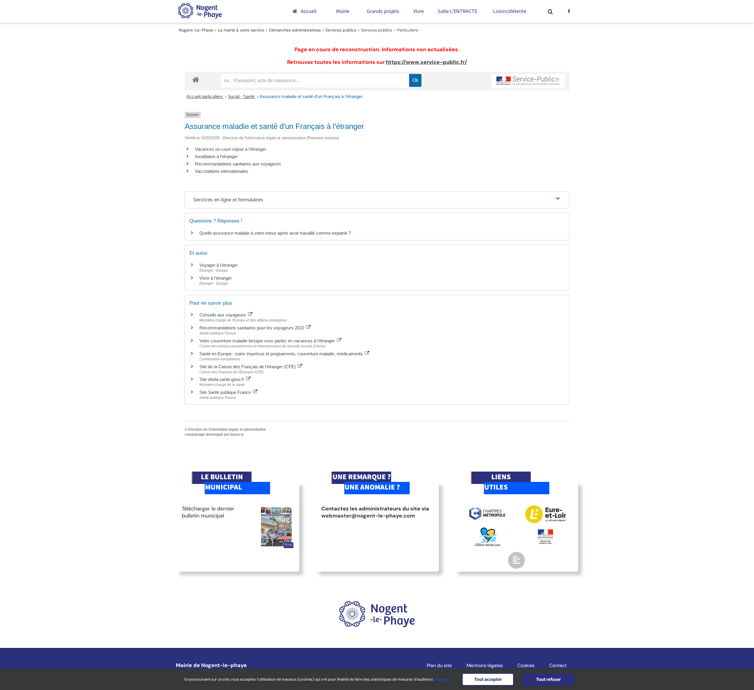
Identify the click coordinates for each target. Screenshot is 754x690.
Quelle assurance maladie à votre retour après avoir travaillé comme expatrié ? (275, 232)
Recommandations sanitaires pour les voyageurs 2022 (252, 327)
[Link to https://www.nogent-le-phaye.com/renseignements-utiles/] (516, 560)
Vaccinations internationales (221, 171)
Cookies (526, 666)
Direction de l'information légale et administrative (227, 429)
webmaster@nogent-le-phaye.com (368, 515)
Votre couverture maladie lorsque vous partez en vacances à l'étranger (267, 340)
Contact (558, 666)
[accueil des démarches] (195, 79)
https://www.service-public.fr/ (426, 62)
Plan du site (439, 666)
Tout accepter (488, 679)
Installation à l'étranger (216, 156)
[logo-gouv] (545, 531)
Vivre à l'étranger (215, 278)
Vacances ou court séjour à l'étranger (230, 149)
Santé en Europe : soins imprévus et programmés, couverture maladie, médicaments (281, 353)
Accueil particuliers (205, 96)
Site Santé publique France (225, 392)
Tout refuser (548, 679)
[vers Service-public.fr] (528, 81)
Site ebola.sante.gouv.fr (222, 379)
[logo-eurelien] (545, 508)
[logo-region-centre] (487, 530)
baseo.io (237, 434)
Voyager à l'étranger (218, 265)
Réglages (442, 679)
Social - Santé (242, 96)
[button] (550, 11)
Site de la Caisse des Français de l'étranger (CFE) (248, 366)
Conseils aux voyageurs (223, 314)
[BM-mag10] (276, 508)
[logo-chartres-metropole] (487, 508)
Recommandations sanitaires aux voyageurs (238, 163)
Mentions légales (485, 666)
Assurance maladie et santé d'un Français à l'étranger (311, 96)
